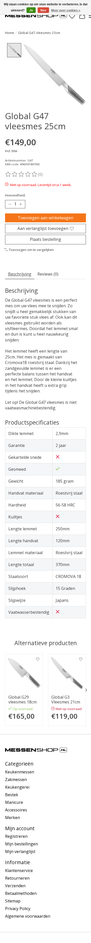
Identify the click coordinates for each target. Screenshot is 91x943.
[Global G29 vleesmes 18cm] (24, 673)
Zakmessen (16, 779)
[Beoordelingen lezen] (21, 174)
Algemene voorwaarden (27, 916)
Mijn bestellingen (21, 844)
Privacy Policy (17, 908)
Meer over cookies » (65, 10)
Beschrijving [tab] (19, 274)
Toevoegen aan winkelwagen (45, 218)
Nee (43, 10)
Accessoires (16, 810)
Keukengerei (17, 787)
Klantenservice (19, 870)
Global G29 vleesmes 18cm (22, 699)
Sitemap (12, 901)
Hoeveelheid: (15, 195)
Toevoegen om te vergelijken (31, 249)
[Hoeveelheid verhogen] (20, 204)
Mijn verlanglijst (20, 851)
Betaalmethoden (21, 893)
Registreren (16, 836)
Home (9, 32)
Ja (31, 10)
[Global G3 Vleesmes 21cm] (67, 673)
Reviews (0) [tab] (47, 274)
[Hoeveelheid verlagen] (10, 204)
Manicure (14, 802)
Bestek (11, 794)
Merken (12, 817)
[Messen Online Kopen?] (36, 15)
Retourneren (17, 878)
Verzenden (15, 885)
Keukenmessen (19, 772)
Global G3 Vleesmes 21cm (65, 699)
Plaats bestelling (45, 239)
